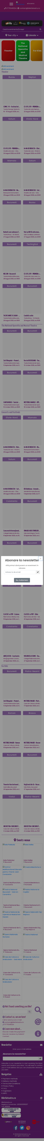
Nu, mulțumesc (22, 580)
